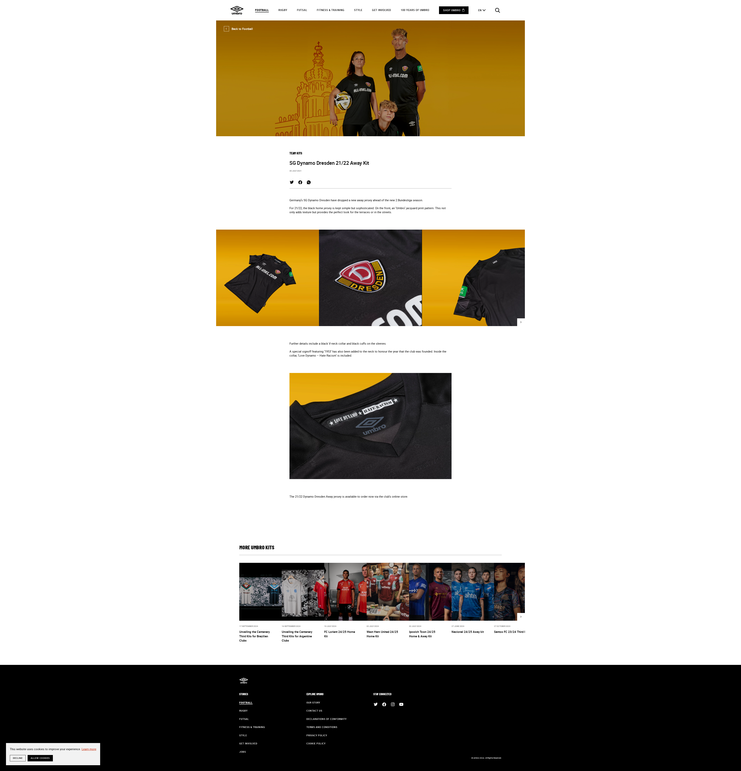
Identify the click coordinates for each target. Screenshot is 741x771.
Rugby (282, 10)
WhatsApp (309, 182)
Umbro (237, 10)
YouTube (401, 704)
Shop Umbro (452, 10)
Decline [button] (18, 758)
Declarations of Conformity (326, 718)
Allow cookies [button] (40, 758)
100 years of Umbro (415, 10)
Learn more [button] (89, 749)
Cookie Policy (316, 743)
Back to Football (238, 29)
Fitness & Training (330, 10)
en (480, 10)
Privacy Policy (316, 735)
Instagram (392, 704)
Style (358, 10)
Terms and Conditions (321, 727)
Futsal (302, 10)
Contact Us (314, 710)
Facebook (300, 182)
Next (521, 322)
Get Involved (381, 10)
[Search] (497, 10)
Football (262, 10)
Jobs (242, 751)
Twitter (292, 182)
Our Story (313, 702)
